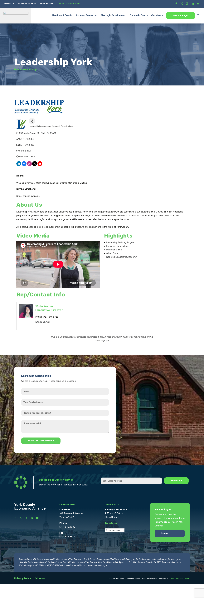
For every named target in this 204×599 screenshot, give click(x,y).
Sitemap (40, 578)
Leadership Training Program (120, 242)
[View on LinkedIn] (18, 165)
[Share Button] (32, 121)
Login (164, 533)
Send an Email (42, 322)
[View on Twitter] (34, 165)
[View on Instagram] (29, 165)
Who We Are (157, 15)
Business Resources (86, 15)
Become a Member (27, 4)
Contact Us (9, 4)
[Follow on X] (181, 3)
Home (17, 69)
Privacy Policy (22, 578)
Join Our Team (46, 4)
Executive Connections (117, 246)
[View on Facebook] (24, 165)
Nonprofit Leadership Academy (121, 257)
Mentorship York (114, 249)
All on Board (112, 253)
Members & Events (62, 15)
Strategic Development (113, 15)
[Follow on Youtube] (198, 3)
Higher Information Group (179, 578)
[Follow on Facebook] (176, 3)
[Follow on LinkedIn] (193, 3)
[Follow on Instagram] (187, 3)
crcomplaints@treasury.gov (95, 565)
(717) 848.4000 (67, 526)
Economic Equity (138, 15)
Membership (29, 69)
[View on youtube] (39, 165)
